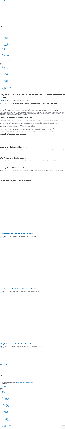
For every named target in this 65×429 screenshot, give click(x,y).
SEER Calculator (6, 86)
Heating (3, 39)
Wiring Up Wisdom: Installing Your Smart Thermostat (16, 344)
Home (3, 66)
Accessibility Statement (29, 382)
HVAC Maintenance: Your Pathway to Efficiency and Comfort (18, 288)
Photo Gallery (6, 68)
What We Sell (6, 69)
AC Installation (6, 36)
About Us (3, 67)
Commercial (6, 81)
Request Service (3, 386)
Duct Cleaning (6, 406)
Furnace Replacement (7, 56)
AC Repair (5, 49)
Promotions (4, 88)
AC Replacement (6, 37)
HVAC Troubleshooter (7, 87)
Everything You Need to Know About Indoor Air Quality (16, 233)
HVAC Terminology (7, 83)
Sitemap (17, 382)
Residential (6, 80)
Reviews (5, 396)
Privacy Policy (22, 382)
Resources (4, 72)
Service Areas (6, 73)
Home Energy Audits (7, 79)
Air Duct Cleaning (7, 44)
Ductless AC (6, 38)
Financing (3, 46)
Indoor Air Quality (5, 43)
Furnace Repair (6, 40)
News (5, 76)
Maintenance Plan (5, 45)
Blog (4, 75)
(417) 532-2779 (2, 28)
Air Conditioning (4, 33)
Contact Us (4, 89)
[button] (32, 64)
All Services (6, 74)
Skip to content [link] (2, 0)
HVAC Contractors (7, 82)
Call (0, 384)
